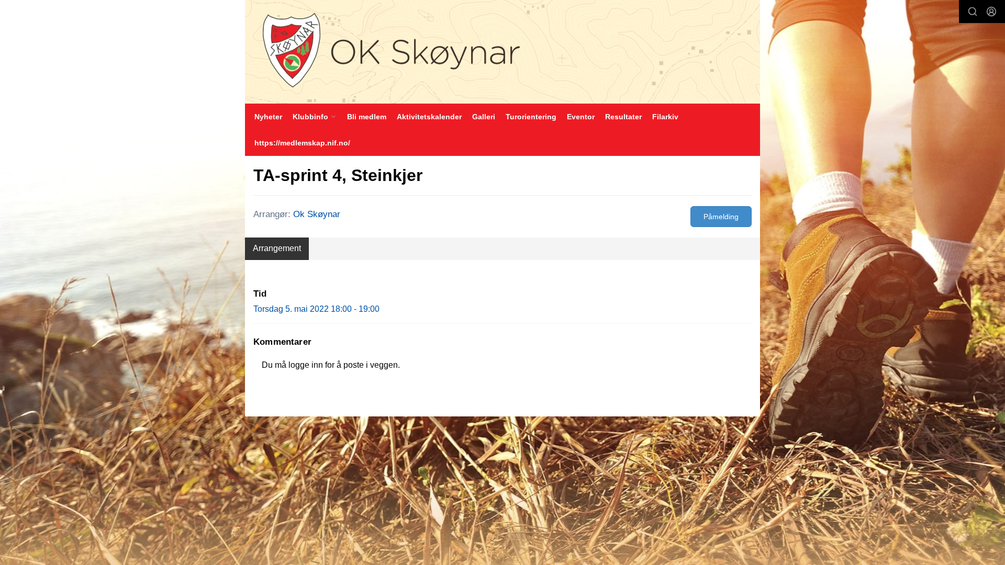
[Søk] (972, 11)
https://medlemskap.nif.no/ (302, 143)
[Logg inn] (991, 11)
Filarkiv (665, 116)
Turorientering (531, 116)
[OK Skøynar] (502, 52)
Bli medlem (366, 116)
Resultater (623, 116)
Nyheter (268, 116)
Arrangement (277, 248)
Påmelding (721, 216)
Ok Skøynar (316, 214)
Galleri (483, 116)
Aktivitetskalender (429, 116)
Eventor (581, 116)
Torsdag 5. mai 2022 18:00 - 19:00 (316, 308)
